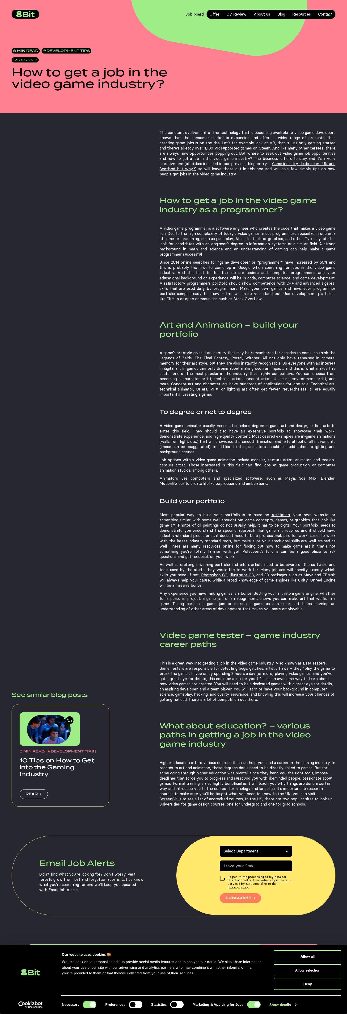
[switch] (135, 1004)
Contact (325, 14)
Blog (281, 14)
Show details (280, 1005)
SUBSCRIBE (238, 898)
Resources (301, 14)
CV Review (236, 14)
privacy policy (238, 887)
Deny (307, 984)
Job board (195, 14)
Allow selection (307, 970)
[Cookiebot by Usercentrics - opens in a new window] (30, 1004)
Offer (215, 14)
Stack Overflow (247, 298)
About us (262, 14)
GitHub (173, 298)
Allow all (307, 956)
